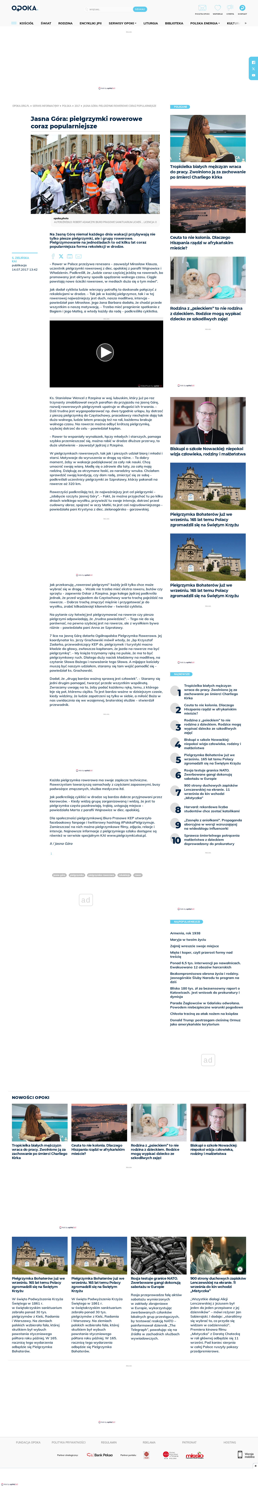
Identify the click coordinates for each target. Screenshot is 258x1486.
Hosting (230, 1442)
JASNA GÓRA (59, 875)
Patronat (189, 1442)
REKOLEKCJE (124, 875)
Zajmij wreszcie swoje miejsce (194, 946)
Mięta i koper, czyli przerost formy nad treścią (201, 954)
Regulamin (109, 1442)
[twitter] (253, 68)
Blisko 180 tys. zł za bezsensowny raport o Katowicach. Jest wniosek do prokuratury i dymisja (205, 992)
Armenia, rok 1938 (185, 933)
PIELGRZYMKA (77, 875)
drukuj (70, 256)
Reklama (149, 1442)
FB (53, 256)
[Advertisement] (129, 60)
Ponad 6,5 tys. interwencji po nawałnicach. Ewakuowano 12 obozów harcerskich (205, 965)
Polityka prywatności (69, 1442)
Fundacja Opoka (28, 1442)
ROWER (138, 875)
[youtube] (253, 75)
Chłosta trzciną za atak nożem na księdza (204, 1013)
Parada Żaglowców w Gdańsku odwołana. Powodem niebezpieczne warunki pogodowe (206, 1005)
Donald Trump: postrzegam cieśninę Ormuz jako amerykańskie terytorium (205, 1022)
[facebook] (253, 62)
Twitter (61, 256)
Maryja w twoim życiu (188, 939)
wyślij (79, 256)
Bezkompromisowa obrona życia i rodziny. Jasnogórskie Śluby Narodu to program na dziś (204, 977)
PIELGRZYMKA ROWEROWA (101, 875)
